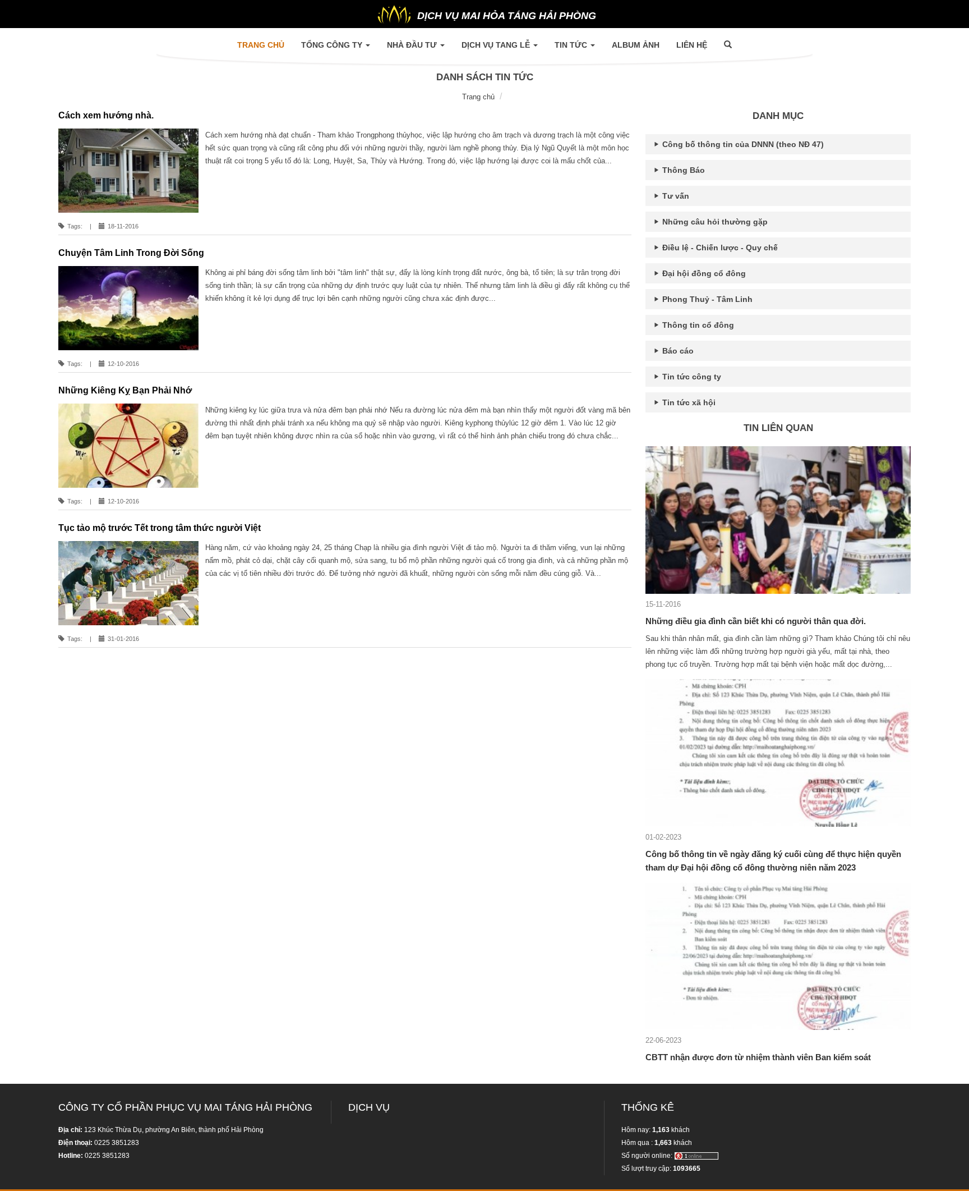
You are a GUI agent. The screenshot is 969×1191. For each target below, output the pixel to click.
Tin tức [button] (572, 44)
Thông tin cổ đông (697, 324)
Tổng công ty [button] (332, 44)
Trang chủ (265, 44)
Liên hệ (691, 44)
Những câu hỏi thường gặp (714, 221)
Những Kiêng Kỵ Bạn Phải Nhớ (125, 390)
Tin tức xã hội (688, 402)
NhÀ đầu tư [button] (413, 44)
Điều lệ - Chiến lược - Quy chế (719, 247)
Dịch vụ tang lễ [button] (497, 44)
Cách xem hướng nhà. (106, 115)
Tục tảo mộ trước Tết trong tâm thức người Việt (159, 528)
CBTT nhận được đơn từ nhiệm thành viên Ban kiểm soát (758, 1057)
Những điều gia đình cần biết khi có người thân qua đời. (755, 621)
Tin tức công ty (690, 376)
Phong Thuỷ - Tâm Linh (706, 299)
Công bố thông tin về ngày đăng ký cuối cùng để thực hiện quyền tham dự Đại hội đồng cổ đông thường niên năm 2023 (773, 860)
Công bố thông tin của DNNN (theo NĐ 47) (742, 144)
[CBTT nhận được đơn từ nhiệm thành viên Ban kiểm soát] (778, 955)
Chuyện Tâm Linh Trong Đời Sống (131, 253)
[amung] (696, 1156)
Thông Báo (682, 170)
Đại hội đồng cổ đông (703, 273)
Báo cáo (677, 350)
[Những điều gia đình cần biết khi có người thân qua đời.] (778, 519)
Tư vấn (674, 195)
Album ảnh (635, 44)
